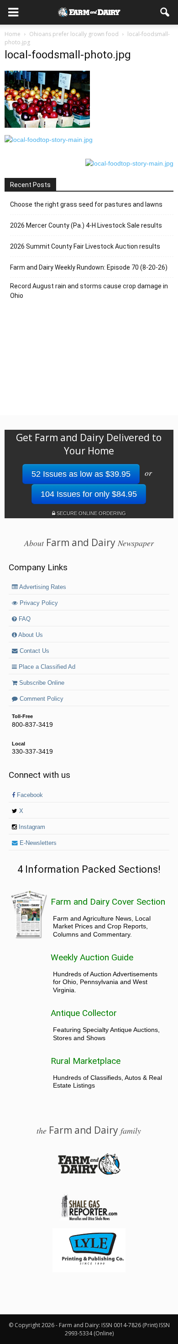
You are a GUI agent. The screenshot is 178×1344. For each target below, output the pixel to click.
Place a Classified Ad (46, 667)
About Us (30, 635)
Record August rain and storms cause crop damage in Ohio (89, 290)
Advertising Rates (42, 587)
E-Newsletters (37, 843)
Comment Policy (40, 699)
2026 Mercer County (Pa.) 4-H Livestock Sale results (86, 225)
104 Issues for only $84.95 (89, 494)
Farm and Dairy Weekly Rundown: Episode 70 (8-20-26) (89, 267)
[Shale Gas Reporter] (89, 1219)
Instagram (31, 827)
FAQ (24, 619)
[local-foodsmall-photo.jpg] (47, 125)
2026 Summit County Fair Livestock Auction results (85, 246)
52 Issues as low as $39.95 (81, 474)
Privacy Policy (38, 603)
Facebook (29, 795)
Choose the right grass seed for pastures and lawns (86, 204)
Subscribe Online (40, 683)
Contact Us (33, 651)
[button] (165, 12)
